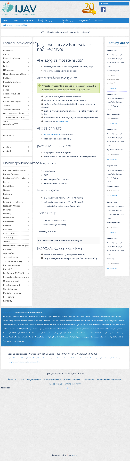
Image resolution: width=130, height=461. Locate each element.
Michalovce (59, 358)
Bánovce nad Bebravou (19, 358)
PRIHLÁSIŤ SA (112, 88)
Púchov (103, 358)
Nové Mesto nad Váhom (77, 358)
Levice (49, 358)
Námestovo (67, 358)
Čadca (34, 358)
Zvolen (24, 362)
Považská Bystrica (95, 358)
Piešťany (87, 358)
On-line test (63, 121)
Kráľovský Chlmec (42, 358)
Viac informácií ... (30, 341)
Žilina (38, 362)
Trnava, (10, 362)
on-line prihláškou (52, 134)
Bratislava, (30, 358)
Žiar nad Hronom (31, 362)
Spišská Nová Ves (114, 358)
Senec (107, 358)
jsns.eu (74, 455)
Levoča (54, 358)
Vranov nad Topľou (17, 362)
